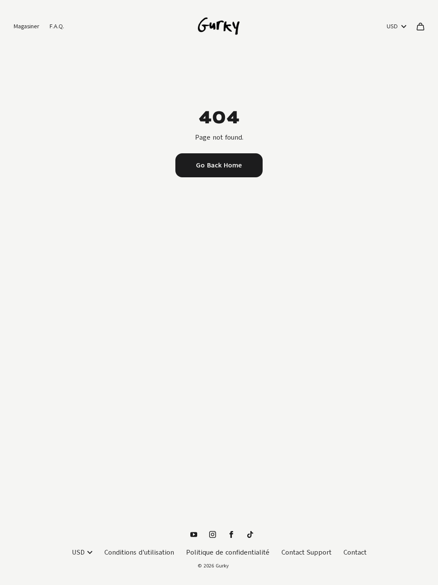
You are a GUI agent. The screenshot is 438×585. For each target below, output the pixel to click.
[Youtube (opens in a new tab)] (193, 534)
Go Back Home (219, 165)
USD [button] (392, 26)
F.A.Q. (57, 26)
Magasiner (26, 26)
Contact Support (306, 552)
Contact (355, 552)
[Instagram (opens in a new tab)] (212, 534)
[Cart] (420, 26)
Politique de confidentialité (227, 552)
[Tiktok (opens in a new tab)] (250, 534)
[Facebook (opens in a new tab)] (231, 534)
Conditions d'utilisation (139, 552)
